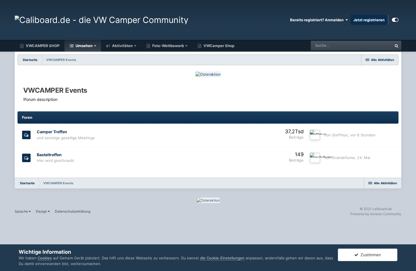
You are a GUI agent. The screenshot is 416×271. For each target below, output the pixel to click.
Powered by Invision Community (375, 214)
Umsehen (84, 45)
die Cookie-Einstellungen (222, 258)
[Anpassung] (395, 20)
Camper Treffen (52, 131)
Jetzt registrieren (369, 20)
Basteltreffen (49, 154)
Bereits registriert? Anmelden (317, 20)
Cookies (45, 258)
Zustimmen (369, 254)
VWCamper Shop (218, 45)
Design (42, 211)
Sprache (22, 211)
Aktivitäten (122, 45)
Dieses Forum (373, 45)
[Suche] (396, 45)
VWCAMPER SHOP (42, 45)
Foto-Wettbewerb (167, 45)
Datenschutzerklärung (72, 211)
